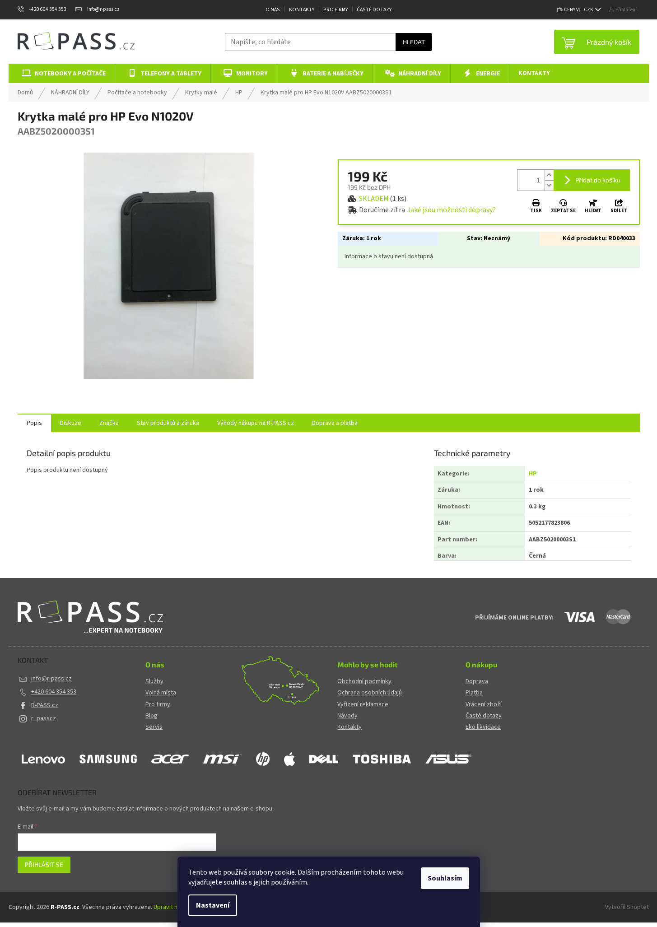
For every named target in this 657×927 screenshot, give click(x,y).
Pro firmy (157, 704)
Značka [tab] (109, 423)
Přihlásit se (44, 864)
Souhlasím (445, 878)
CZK (589, 9)
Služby (154, 681)
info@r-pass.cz (51, 678)
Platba (474, 693)
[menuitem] (62, 73)
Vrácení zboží (484, 704)
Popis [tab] (34, 423)
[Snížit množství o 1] (549, 185)
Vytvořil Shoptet (627, 907)
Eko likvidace (483, 727)
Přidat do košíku (597, 180)
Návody (347, 716)
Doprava (477, 681)
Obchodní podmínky (364, 681)
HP (533, 473)
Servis (154, 727)
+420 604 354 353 (53, 691)
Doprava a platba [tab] (335, 423)
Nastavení (212, 905)
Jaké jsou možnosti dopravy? (451, 210)
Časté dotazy (374, 10)
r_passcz (43, 718)
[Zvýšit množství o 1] (549, 175)
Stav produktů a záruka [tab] (168, 423)
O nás (273, 10)
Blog (151, 716)
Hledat (414, 42)
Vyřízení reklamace (362, 704)
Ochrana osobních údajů (369, 693)
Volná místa (160, 693)
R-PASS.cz (44, 705)
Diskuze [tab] (70, 423)
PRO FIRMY (335, 10)
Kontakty (301, 10)
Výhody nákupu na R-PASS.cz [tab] (255, 423)
